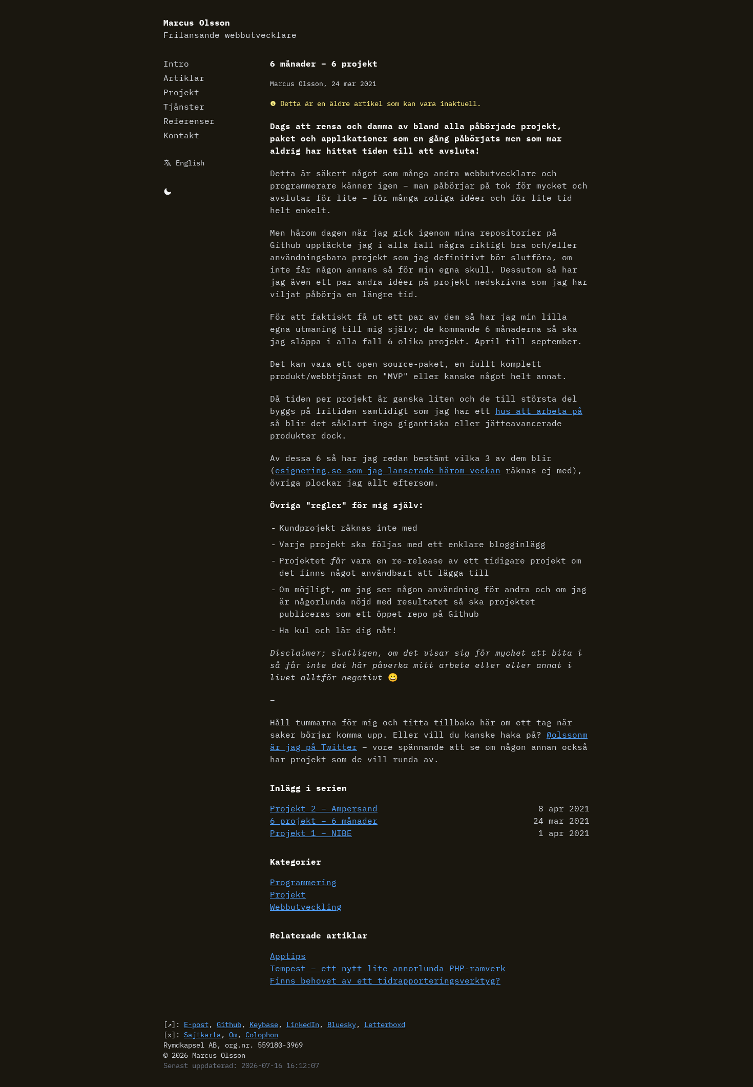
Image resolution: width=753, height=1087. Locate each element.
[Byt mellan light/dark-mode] (167, 190)
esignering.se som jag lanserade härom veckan (387, 470)
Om (233, 1034)
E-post (196, 1024)
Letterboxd (384, 1024)
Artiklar (183, 78)
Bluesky (341, 1024)
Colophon (261, 1034)
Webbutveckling (306, 907)
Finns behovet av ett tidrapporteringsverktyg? (385, 980)
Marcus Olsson (230, 28)
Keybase (263, 1024)
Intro (176, 63)
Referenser (189, 121)
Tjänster (183, 106)
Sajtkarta (202, 1034)
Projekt (181, 92)
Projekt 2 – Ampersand (324, 808)
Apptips (288, 956)
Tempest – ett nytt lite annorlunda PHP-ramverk (388, 968)
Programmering (303, 882)
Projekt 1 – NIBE (311, 833)
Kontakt (181, 135)
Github (229, 1024)
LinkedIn (302, 1024)
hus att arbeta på (538, 411)
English (190, 163)
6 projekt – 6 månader (324, 821)
